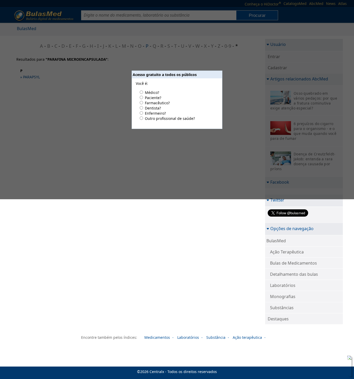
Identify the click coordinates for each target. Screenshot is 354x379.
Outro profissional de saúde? (170, 118)
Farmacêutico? (157, 102)
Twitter (277, 200)
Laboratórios (282, 285)
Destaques (278, 319)
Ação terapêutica (247, 337)
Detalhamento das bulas (294, 274)
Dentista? (153, 108)
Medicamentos (157, 337)
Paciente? (153, 97)
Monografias (282, 296)
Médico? (152, 92)
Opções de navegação (292, 228)
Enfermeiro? (155, 113)
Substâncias (282, 308)
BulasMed (276, 241)
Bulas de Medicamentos (293, 263)
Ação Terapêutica (287, 252)
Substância (215, 337)
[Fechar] (348, 359)
